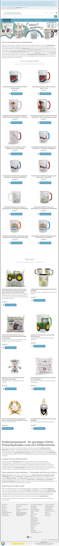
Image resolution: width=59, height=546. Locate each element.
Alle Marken (34, 506)
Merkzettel (4, 511)
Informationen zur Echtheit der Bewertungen (44, 544)
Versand (18, 511)
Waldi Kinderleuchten (36, 532)
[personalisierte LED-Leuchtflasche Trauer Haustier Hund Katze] (44, 407)
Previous (3, 31)
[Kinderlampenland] (12, 13)
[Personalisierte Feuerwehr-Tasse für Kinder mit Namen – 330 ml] (44, 77)
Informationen (22, 504)
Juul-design (34, 514)
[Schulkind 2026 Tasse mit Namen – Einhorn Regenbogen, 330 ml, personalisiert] (15, 137)
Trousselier (33, 530)
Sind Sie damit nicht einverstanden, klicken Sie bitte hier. (42, 5)
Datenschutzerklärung (21, 509)
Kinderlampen (16, 20)
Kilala (32, 515)
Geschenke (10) (49, 509)
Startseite (7, 20)
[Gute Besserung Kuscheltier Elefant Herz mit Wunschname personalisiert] (15, 366)
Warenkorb (4, 507)
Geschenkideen (43, 496)
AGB (17, 507)
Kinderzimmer (28, 20)
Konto (3, 509)
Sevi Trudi (33, 526)
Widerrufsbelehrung (21, 512)
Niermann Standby (35, 523)
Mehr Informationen (16, 93)
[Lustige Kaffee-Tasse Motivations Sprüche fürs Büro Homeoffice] (44, 277)
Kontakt (4, 506)
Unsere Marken (37, 504)
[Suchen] (55, 16)
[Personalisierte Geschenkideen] (29, 31)
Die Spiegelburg (35, 509)
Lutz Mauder (34, 521)
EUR (46, 12)
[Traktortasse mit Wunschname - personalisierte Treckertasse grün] (44, 323)
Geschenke (38, 20)
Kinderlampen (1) (49, 506)
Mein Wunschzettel (6, 512)
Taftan (32, 529)
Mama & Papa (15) (49, 511)
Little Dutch (33, 517)
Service (4, 504)
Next (55, 31)
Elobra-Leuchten (35, 511)
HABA (32, 512)
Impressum (19, 506)
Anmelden (52, 12)
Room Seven (34, 524)
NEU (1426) (48, 515)
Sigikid (32, 527)
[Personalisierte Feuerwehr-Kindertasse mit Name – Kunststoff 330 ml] (15, 77)
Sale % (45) (48, 514)
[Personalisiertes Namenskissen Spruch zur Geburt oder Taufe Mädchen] (44, 366)
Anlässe (47, 512)
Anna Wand (33, 507)
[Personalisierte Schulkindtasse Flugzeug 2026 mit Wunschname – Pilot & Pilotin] (44, 166)
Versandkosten (54, 539)
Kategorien (49, 504)
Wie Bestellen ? (20, 515)
